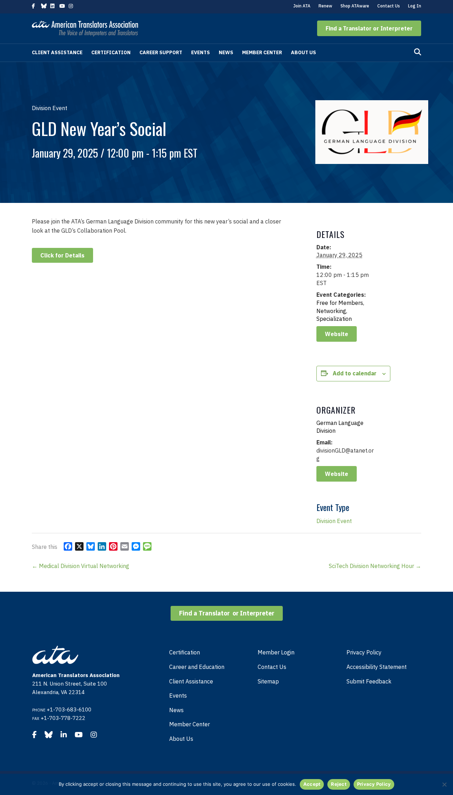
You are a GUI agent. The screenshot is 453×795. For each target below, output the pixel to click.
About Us (303, 52)
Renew (325, 5)
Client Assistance (57, 52)
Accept (312, 784)
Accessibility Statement (376, 666)
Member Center (262, 52)
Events (200, 52)
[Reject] (444, 784)
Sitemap (268, 681)
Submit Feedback (368, 681)
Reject (338, 784)
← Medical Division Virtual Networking (80, 565)
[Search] (417, 52)
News (226, 52)
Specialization (334, 318)
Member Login (276, 652)
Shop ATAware (354, 5)
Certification (111, 52)
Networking (331, 310)
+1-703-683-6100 (69, 709)
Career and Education (196, 666)
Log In (414, 5)
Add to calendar (355, 373)
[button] (369, 28)
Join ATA (301, 5)
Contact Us (388, 5)
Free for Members (339, 302)
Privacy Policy (364, 652)
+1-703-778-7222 (63, 718)
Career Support (160, 52)
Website (336, 333)
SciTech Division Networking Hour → (375, 565)
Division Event (334, 520)
